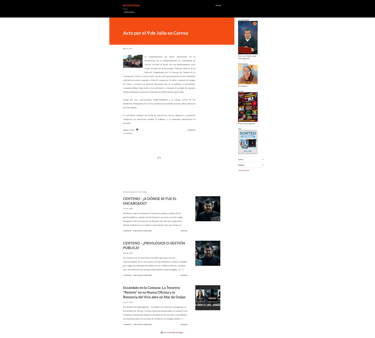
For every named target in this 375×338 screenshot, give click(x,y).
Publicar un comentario (142, 231)
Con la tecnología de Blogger (173, 332)
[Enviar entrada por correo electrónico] (137, 130)
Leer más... (184, 231)
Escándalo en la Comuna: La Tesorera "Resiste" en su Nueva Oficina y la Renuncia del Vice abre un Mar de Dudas (154, 292)
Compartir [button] (191, 130)
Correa (131, 130)
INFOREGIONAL (131, 5)
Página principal (129, 12)
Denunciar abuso (243, 170)
